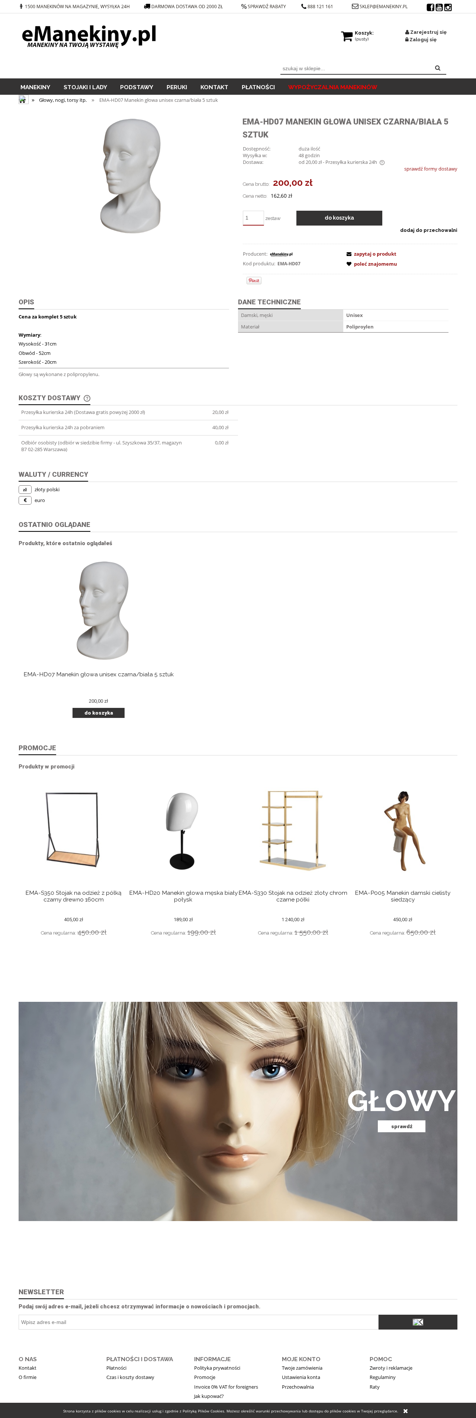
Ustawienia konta (301, 1377)
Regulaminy (383, 1377)
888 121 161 (320, 6)
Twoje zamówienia (302, 1367)
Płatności (116, 1367)
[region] (238, 1111)
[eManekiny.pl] (281, 253)
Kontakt (27, 1367)
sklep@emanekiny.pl (384, 6)
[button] (370, 253)
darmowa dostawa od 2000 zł (187, 6)
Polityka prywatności (217, 1367)
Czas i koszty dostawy (130, 1377)
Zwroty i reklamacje (391, 1367)
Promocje (204, 1377)
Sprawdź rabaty (267, 6)
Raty (375, 1386)
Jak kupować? (209, 1396)
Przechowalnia (298, 1386)
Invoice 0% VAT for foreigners (226, 1386)
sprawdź (401, 1126)
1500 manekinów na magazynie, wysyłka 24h (77, 6)
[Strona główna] (91, 34)
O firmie (27, 1377)
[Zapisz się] (418, 1322)
